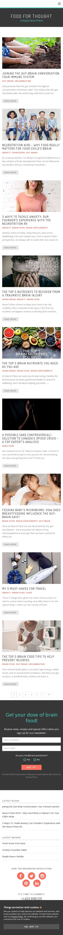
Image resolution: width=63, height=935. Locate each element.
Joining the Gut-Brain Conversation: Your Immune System (31, 75)
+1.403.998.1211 (31, 898)
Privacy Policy (31, 777)
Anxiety (6, 152)
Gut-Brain (8, 81)
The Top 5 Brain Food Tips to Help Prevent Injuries (28, 658)
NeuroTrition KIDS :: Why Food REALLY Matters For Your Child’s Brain (31, 146)
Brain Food (18, 228)
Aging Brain (9, 299)
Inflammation (23, 81)
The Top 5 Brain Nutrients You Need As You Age (30, 365)
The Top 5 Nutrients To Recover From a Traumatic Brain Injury (31, 293)
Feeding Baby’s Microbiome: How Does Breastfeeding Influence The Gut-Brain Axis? (31, 513)
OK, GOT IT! (31, 926)
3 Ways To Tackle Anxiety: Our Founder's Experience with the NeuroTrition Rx (26, 220)
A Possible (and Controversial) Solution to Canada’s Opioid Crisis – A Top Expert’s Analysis (30, 438)
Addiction (8, 446)
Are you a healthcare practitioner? (31, 755)
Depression (18, 152)
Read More (10, 101)
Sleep (29, 592)
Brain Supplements (37, 228)
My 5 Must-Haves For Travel (24, 588)
